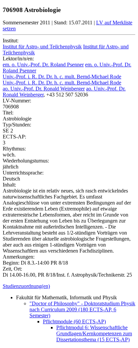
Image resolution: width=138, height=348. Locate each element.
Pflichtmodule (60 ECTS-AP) (74, 321)
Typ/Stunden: (17, 124)
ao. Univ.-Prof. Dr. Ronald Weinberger (44, 88)
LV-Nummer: (17, 100)
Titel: (8, 112)
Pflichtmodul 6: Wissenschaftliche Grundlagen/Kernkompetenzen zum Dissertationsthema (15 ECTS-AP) (94, 333)
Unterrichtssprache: (23, 173)
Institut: (10, 40)
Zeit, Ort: (12, 269)
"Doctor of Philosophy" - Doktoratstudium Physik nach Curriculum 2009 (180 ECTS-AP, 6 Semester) (82, 309)
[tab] (69, 286)
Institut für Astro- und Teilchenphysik (42, 46)
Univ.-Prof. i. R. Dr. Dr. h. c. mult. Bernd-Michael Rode (62, 76)
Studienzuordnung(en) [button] (26, 286)
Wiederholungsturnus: (26, 160)
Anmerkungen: (18, 257)
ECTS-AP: (14, 136)
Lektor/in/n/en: (18, 58)
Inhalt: (9, 185)
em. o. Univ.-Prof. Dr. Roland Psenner (43, 64)
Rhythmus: (14, 148)
